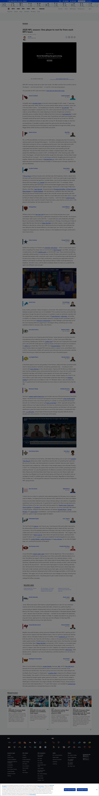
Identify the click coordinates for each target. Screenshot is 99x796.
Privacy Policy (41, 786)
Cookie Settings (32, 794)
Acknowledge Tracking (82, 789)
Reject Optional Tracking (70, 789)
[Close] (96, 789)
